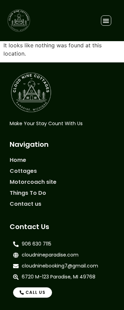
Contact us (25, 204)
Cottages (23, 171)
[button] (106, 20)
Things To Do (28, 193)
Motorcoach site (33, 182)
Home (18, 160)
